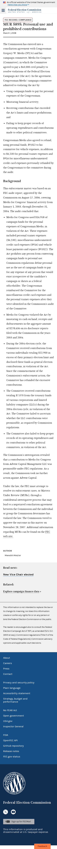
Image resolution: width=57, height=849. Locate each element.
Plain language (11, 688)
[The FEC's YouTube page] (13, 812)
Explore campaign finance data (21, 591)
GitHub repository (13, 745)
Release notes (11, 751)
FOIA (5, 735)
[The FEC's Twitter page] (5, 812)
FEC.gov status (11, 756)
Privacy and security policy (18, 682)
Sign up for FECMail (21, 821)
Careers (7, 663)
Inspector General (13, 726)
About (6, 657)
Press (6, 668)
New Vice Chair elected (18, 574)
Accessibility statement (16, 693)
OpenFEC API (10, 740)
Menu (3, 10)
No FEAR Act (10, 710)
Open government (13, 715)
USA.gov (7, 721)
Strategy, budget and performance (15, 700)
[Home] (24, 10)
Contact (7, 674)
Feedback (42, 846)
